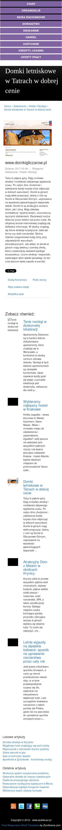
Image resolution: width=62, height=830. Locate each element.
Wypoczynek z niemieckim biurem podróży (26, 749)
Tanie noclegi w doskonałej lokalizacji (34, 325)
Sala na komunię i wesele (16, 756)
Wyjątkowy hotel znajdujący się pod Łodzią (26, 745)
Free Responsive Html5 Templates (20, 825)
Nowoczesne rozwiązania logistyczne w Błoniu (28, 783)
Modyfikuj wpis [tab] (16, 294)
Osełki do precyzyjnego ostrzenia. (21, 780)
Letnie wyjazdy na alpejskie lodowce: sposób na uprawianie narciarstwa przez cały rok (36, 652)
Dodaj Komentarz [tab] (17, 279)
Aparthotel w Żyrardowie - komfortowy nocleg (27, 759)
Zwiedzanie (20, 106)
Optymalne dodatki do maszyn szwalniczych (26, 776)
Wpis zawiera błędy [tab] (18, 287)
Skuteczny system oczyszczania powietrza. (26, 773)
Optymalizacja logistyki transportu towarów (26, 787)
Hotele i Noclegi (37, 106)
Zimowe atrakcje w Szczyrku (18, 742)
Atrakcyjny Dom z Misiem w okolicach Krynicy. (35, 567)
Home (7, 106)
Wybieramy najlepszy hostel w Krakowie (35, 405)
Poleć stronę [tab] (39, 279)
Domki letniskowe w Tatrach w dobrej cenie (27, 109)
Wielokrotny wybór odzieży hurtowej (22, 790)
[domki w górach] (27, 137)
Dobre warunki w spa (14, 752)
